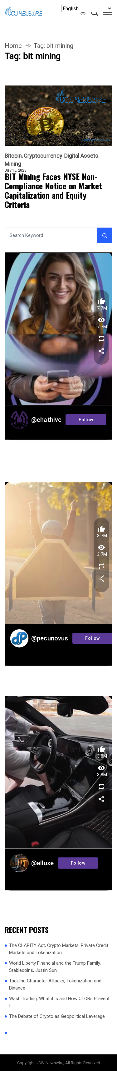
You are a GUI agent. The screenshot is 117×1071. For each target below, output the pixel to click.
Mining (13, 164)
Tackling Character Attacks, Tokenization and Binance (55, 984)
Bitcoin (13, 156)
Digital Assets (81, 156)
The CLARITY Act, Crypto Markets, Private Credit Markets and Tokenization (58, 949)
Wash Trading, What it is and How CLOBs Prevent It (59, 1002)
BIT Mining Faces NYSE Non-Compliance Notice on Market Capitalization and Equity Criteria (53, 190)
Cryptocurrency (43, 156)
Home (13, 45)
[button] (107, 13)
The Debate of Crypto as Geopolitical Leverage (57, 1016)
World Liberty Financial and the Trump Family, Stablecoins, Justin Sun (55, 966)
